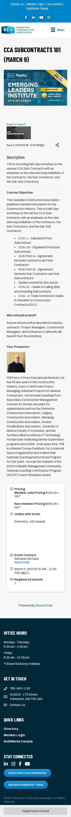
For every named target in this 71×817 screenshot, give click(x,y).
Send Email (21, 562)
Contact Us (16, 4)
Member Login (35, 4)
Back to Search (16, 124)
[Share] (57, 145)
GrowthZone (44, 605)
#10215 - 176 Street (23, 694)
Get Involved (54, 4)
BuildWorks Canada (37, 8)
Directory (11, 728)
